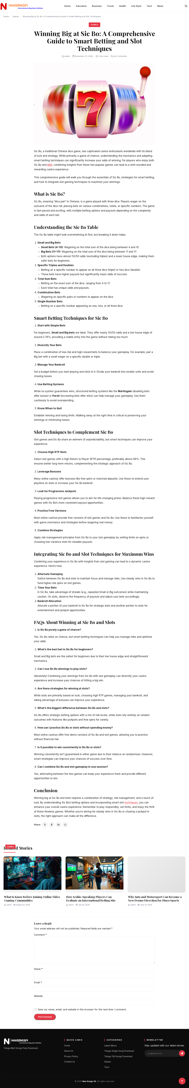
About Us (68, 1051)
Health (122, 6)
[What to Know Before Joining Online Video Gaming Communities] (32, 874)
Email (38, 982)
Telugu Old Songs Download (118, 1056)
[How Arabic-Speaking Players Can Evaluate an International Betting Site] (94, 874)
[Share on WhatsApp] (65, 824)
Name (38, 968)
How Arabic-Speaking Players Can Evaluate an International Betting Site (91, 898)
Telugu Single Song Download (119, 1051)
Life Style (136, 6)
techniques (131, 802)
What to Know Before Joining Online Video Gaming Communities (32, 898)
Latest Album (110, 1045)
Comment (40, 934)
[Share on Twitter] (45, 824)
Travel (110, 6)
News (160, 6)
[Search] (186, 6)
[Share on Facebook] (51, 824)
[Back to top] (182, 1081)
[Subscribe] (182, 1053)
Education (81, 6)
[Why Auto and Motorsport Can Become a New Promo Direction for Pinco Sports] (156, 874)
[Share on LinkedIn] (58, 824)
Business (97, 6)
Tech (149, 6)
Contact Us (69, 1061)
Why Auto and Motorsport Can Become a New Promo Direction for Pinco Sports (155, 898)
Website (38, 996)
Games (16, 16)
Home (67, 6)
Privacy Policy (71, 1056)
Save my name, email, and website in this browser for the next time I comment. (82, 1009)
